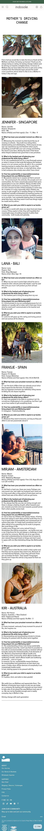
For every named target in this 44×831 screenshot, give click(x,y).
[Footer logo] (6, 759)
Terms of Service (38, 820)
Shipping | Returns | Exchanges (12, 785)
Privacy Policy (6, 789)
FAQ (3, 792)
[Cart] (41, 7)
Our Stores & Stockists (9, 771)
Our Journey (6, 768)
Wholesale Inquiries (8, 775)
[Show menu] (3, 7)
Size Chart (5, 782)
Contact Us (5, 796)
